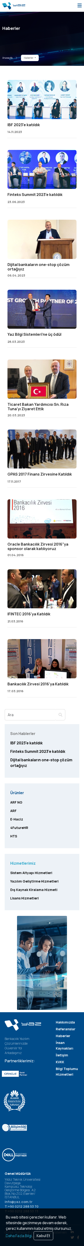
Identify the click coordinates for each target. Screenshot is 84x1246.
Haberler (63, 1036)
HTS (13, 836)
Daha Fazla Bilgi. (19, 1235)
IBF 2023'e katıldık (26, 743)
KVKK (60, 1062)
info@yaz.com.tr (18, 1201)
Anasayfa (7, 57)
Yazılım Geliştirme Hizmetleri (34, 881)
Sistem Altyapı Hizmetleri (31, 873)
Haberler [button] (29, 57)
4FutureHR (19, 827)
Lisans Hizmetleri (24, 898)
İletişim (62, 1055)
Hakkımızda (65, 1022)
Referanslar (65, 1029)
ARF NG (16, 802)
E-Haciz (16, 819)
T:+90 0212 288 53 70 (21, 1206)
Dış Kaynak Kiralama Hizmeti (33, 889)
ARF (13, 811)
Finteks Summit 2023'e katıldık (37, 751)
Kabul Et (43, 1235)
